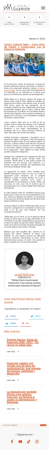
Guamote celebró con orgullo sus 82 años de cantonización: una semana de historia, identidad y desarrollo (24, 372)
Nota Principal (18, 299)
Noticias (30, 299)
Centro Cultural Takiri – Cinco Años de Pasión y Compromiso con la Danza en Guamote (24, 47)
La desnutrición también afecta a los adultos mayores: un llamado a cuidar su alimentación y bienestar (24, 401)
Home (7, 299)
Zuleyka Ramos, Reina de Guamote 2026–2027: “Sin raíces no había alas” (24, 346)
